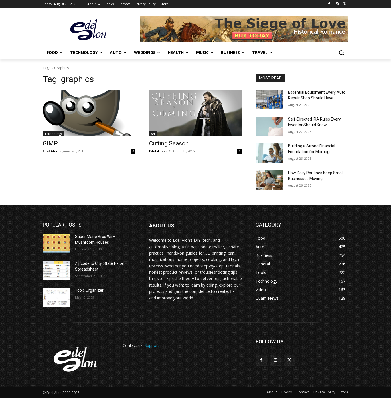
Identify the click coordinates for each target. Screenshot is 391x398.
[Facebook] (329, 4)
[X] (345, 4)
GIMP (50, 143)
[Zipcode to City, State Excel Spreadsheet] (56, 270)
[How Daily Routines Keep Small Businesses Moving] (269, 180)
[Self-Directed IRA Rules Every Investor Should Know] (269, 126)
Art (153, 134)
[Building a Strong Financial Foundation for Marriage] (269, 153)
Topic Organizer (89, 290)
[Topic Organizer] (56, 297)
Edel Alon (50, 151)
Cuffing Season (169, 143)
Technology (53, 134)
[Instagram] (337, 4)
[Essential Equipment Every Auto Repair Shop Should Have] (269, 99)
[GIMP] (89, 113)
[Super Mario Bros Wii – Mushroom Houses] (56, 243)
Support (152, 345)
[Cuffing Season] (195, 113)
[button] (341, 52)
